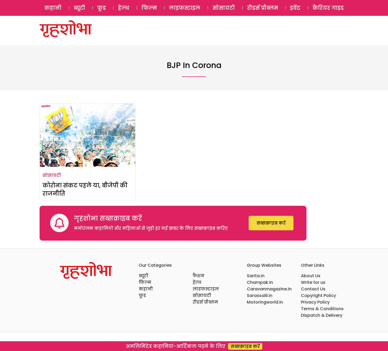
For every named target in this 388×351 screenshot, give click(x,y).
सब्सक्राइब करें (271, 223)
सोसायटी (223, 8)
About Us (310, 276)
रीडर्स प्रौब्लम (262, 8)
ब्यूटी (79, 8)
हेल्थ (123, 8)
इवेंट (295, 8)
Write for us (313, 282)
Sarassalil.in (259, 295)
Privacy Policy (315, 302)
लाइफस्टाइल (184, 8)
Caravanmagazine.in (269, 289)
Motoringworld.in (265, 302)
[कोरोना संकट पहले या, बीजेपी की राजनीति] (87, 135)
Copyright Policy (318, 295)
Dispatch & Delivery (321, 315)
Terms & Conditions (322, 309)
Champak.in (260, 282)
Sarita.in (255, 276)
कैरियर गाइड (328, 8)
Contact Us (313, 289)
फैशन (198, 276)
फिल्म (149, 8)
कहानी (52, 8)
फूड (101, 8)
